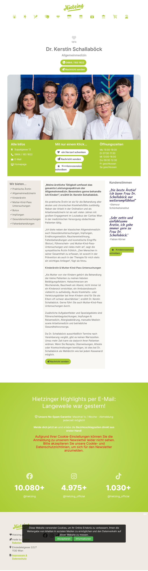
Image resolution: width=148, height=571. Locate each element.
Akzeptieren (63, 538)
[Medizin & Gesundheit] (61, 17)
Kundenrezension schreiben (68, 168)
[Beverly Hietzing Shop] (118, 17)
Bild (145, 514)
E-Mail (17, 159)
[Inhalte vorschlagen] (130, 17)
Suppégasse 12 (22, 149)
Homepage (20, 164)
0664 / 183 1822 (74, 62)
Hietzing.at (74, 7)
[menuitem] (74, 17)
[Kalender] (84, 17)
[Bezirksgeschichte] (107, 17)
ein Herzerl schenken (73, 152)
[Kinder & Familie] (18, 17)
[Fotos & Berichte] (95, 17)
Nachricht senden (75, 69)
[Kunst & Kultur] (50, 17)
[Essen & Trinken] (39, 17)
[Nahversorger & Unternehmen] (73, 17)
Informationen (83, 538)
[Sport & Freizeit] (28, 17)
